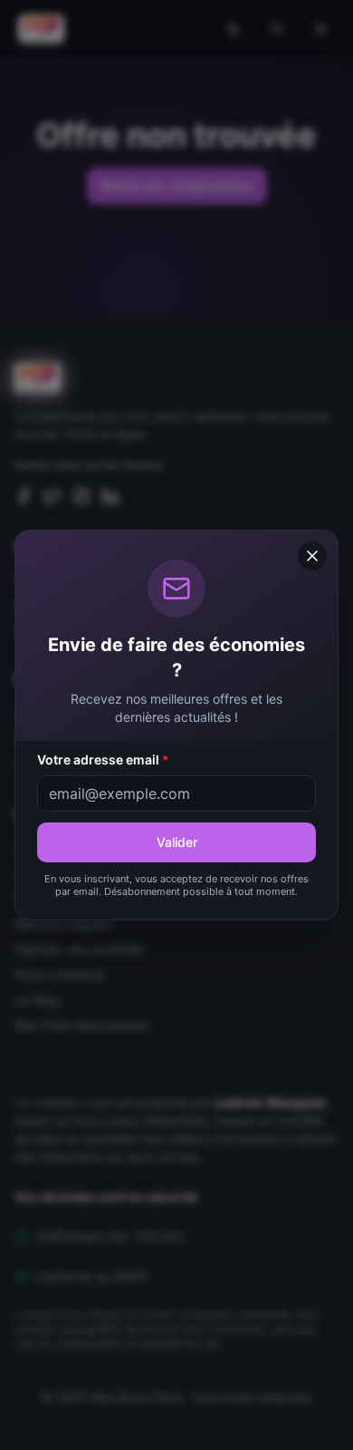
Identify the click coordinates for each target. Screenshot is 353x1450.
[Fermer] (312, 555)
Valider (177, 842)
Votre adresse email (103, 759)
